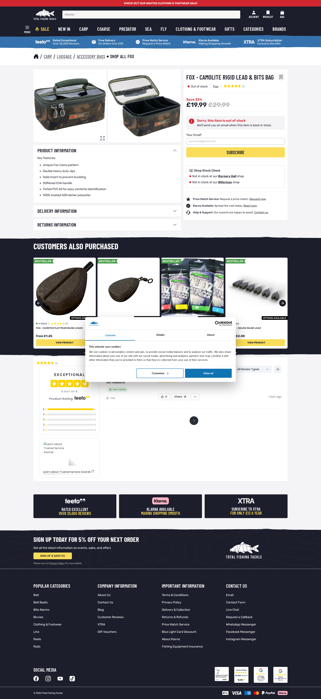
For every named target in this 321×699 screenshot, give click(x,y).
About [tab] (210, 334)
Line (36, 632)
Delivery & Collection (176, 610)
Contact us (261, 212)
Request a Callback (239, 617)
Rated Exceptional (44, 39)
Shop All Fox (122, 56)
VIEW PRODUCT (65, 342)
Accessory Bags (91, 56)
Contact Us (105, 602)
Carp (48, 56)
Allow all (208, 373)
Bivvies (38, 617)
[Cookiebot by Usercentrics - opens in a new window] (217, 323)
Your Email (194, 135)
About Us (104, 595)
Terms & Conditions (175, 595)
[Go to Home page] (44, 14)
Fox (215, 86)
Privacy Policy (57, 563)
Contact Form (235, 602)
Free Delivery (98, 39)
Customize (158, 373)
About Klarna (171, 639)
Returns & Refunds (175, 617)
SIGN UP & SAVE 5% (52, 555)
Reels (37, 639)
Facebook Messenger (240, 632)
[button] (282, 303)
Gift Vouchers (107, 632)
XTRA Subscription (253, 39)
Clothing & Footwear (47, 624)
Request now (257, 199)
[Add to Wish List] (281, 77)
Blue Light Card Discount (179, 632)
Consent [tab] (110, 335)
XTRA (101, 624)
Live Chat (232, 610)
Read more (250, 205)
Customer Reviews (111, 617)
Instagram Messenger (241, 639)
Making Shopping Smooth (197, 39)
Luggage (64, 56)
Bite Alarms (41, 610)
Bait (36, 595)
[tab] (107, 150)
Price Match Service (146, 39)
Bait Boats (40, 602)
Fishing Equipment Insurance (182, 646)
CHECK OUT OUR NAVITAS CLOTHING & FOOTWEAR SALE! (160, 3)
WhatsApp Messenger (241, 624)
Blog (101, 610)
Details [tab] (160, 334)
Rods (36, 646)
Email (230, 595)
